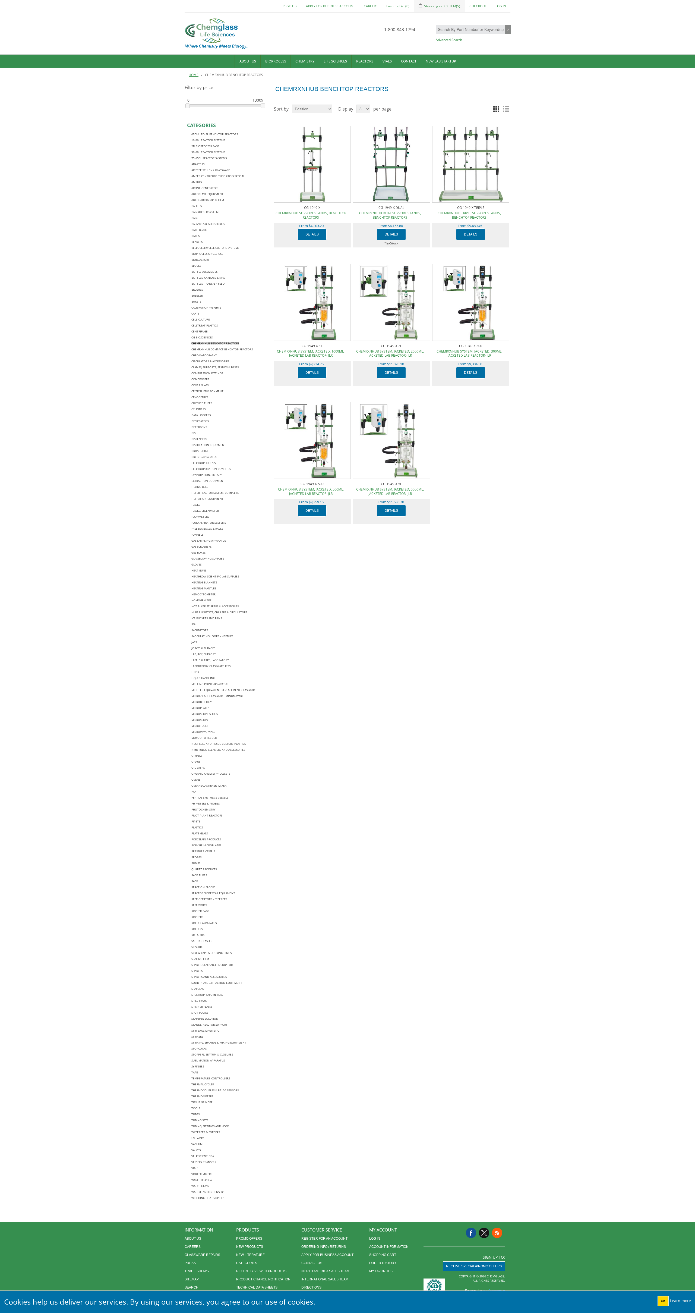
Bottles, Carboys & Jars (208, 278)
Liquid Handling (203, 678)
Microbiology (201, 702)
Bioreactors (200, 260)
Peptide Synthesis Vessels (209, 797)
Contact (408, 61)
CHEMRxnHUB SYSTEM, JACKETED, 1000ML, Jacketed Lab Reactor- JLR (311, 353)
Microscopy (199, 720)
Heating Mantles (203, 588)
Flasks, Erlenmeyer (205, 511)
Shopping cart (382, 1255)
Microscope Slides (204, 714)
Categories (246, 1263)
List (506, 109)
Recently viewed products (261, 1271)
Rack (194, 881)
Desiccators (200, 421)
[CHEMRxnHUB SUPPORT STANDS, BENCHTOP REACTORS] (312, 164)
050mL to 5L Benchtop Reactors (214, 134)
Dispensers (199, 439)
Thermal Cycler (202, 1084)
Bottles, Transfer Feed (208, 283)
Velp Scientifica (202, 1156)
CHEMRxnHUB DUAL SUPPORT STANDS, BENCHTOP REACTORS (390, 215)
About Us (247, 61)
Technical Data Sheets (256, 1287)
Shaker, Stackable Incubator (212, 965)
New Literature (250, 1255)
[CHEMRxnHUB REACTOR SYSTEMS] (312, 302)
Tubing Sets (199, 1120)
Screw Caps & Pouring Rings (211, 953)
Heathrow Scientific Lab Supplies (215, 576)
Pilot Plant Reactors (206, 815)
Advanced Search (449, 39)
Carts (195, 313)
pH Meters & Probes (205, 803)
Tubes (195, 1114)
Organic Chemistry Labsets (210, 773)
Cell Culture (200, 319)
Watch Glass (200, 1186)
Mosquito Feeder (204, 738)
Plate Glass (199, 833)
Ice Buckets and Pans (206, 618)
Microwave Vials (203, 732)
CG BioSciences (202, 337)
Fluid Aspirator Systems (208, 523)
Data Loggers (201, 415)
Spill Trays (199, 1001)
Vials (387, 61)
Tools (195, 1108)
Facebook (471, 1233)
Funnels (197, 534)
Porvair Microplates (206, 845)
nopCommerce (494, 1290)
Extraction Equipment (208, 481)
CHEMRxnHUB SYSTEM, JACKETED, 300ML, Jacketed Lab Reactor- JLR (469, 353)
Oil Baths (198, 768)
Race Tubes (199, 875)
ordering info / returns (323, 1247)
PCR (193, 791)
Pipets (195, 821)
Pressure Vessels (203, 851)
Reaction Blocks (203, 887)
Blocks (196, 266)
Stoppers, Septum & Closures (212, 1054)
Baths (195, 236)
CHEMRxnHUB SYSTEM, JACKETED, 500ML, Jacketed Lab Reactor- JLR (311, 491)
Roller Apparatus (204, 923)
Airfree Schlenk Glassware (210, 170)
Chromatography (204, 355)
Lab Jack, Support (203, 654)
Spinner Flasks (201, 1007)
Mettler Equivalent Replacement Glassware (223, 690)
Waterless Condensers (207, 1192)
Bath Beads (199, 230)
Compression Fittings (207, 373)
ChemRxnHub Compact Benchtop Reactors (222, 349)
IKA (193, 624)
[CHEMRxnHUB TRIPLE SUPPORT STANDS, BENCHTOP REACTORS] (470, 164)
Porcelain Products (206, 839)
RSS (497, 1233)
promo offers (249, 1238)
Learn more (680, 1300)
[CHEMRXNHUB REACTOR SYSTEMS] (470, 302)
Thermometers (202, 1096)
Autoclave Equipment (207, 194)
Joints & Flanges (203, 648)
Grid (496, 109)
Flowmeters (200, 517)
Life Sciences (335, 61)
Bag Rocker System (205, 212)
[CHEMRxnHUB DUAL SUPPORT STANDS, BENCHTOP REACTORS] (391, 164)
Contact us (311, 1263)
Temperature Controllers (210, 1078)
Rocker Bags (200, 911)
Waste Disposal (202, 1180)
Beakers (197, 242)
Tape (194, 1072)
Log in (500, 6)
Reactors (364, 61)
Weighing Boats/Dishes (207, 1198)
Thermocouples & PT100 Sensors (215, 1090)
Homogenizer (201, 600)
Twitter (484, 1233)
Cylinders (198, 409)
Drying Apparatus (204, 457)
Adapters (197, 164)
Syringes (197, 1066)
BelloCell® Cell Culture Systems (215, 248)
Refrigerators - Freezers (209, 899)
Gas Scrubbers (201, 546)
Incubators (199, 630)
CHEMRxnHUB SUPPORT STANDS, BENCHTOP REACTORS (311, 215)
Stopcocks (199, 1048)
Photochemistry (203, 809)
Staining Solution (204, 1018)
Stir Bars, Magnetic (205, 1030)
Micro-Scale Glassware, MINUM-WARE (217, 696)
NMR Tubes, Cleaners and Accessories (218, 750)
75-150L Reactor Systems (209, 158)
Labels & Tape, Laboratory (210, 660)
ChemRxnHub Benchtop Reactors (215, 343)
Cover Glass (199, 385)
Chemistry (304, 61)
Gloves (196, 564)
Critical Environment (207, 391)
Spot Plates (199, 1013)
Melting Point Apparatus (209, 684)
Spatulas (197, 989)
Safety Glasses (201, 941)
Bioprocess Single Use (207, 254)
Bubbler (197, 295)
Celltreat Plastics (204, 325)
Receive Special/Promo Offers (474, 1266)
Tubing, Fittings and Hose (210, 1126)
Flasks (195, 505)
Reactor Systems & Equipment (213, 893)
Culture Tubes (201, 403)
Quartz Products (204, 869)
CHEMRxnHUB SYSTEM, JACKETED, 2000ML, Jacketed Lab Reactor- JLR (390, 353)
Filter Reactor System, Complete (215, 493)
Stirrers (197, 1036)
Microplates (200, 708)
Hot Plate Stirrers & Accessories (215, 606)
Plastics (197, 827)
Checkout (478, 6)
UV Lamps (197, 1138)
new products (249, 1247)
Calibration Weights (206, 307)
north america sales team (325, 1271)
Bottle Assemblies (204, 272)
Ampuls (196, 182)
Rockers (197, 917)
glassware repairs (202, 1255)
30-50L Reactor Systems (208, 152)
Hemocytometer (203, 594)
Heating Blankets (204, 582)
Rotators (198, 935)
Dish (194, 433)
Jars (194, 642)
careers (371, 6)
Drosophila (199, 451)
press (190, 1263)
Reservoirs (199, 905)
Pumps (195, 863)
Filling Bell (199, 487)
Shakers (197, 971)
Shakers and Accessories (209, 977)
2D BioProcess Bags (205, 146)
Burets (196, 301)
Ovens (195, 779)
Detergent (199, 427)
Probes (196, 857)
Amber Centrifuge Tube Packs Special (218, 176)
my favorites (381, 1271)
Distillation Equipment (208, 445)
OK (663, 1301)
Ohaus (195, 762)
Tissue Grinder (202, 1102)
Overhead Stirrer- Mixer (208, 785)
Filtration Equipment (207, 499)
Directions (311, 1287)
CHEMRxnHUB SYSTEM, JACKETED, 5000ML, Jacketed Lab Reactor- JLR (390, 491)
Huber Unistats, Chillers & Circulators (219, 612)
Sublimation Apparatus (208, 1060)
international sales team (324, 1279)
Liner (195, 672)
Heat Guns (198, 570)
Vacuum (197, 1144)
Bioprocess (275, 61)
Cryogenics (199, 397)
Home (193, 75)
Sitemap (192, 1279)
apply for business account (330, 6)
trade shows (197, 1271)
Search (508, 29)
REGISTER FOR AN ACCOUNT (324, 1238)
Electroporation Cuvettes (211, 469)
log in (374, 1238)
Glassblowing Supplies (207, 558)
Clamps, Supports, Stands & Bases (215, 367)
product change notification (263, 1279)
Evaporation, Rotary (206, 475)
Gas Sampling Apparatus (208, 540)
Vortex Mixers (201, 1174)
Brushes (197, 289)
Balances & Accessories (208, 224)
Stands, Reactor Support (209, 1024)
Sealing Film (200, 959)
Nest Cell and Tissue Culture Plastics (218, 744)
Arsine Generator (204, 188)
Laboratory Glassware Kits (210, 666)
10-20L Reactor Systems (208, 140)
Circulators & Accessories (210, 361)
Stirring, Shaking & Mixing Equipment (218, 1042)
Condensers (200, 379)
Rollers (197, 929)
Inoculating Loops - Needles (212, 636)
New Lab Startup (441, 61)
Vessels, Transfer (203, 1162)
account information (389, 1247)
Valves (196, 1150)
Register (290, 6)
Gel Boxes (198, 552)
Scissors (197, 947)
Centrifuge (199, 331)
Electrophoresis (203, 463)
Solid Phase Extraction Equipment (216, 983)
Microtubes (199, 726)
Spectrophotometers (207, 995)
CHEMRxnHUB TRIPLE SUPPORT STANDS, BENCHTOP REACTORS (469, 215)
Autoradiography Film (207, 200)
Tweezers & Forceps (205, 1132)
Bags (194, 218)
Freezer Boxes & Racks (207, 528)
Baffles (196, 206)
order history (382, 1263)
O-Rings (196, 756)
